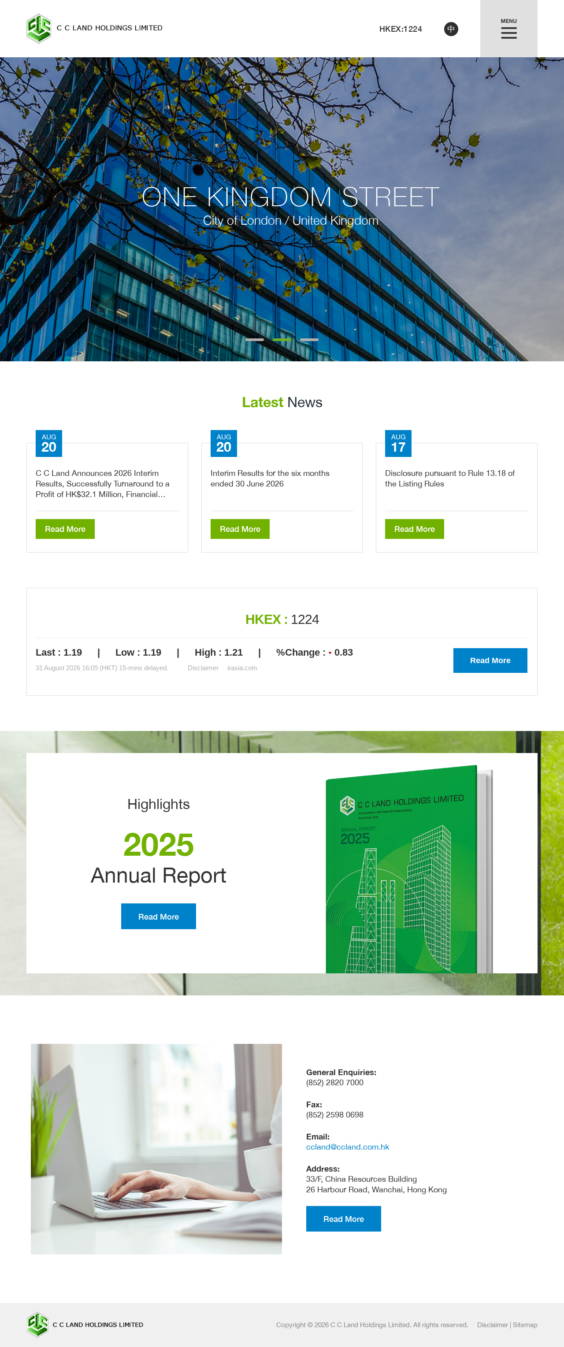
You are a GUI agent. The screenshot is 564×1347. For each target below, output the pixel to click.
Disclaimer (492, 1324)
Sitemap (525, 1324)
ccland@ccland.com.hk (347, 1146)
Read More (65, 529)
